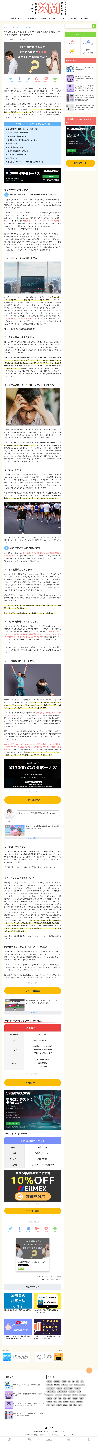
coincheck (57, 1381)
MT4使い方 (72, 53)
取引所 (81, 1398)
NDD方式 (49, 1385)
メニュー (29, 1440)
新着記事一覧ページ (16, 18)
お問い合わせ (37, 1431)
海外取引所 (79, 1401)
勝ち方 (59, 1279)
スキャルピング (51, 1391)
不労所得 (49, 1398)
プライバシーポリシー (58, 1431)
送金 (75, 1405)
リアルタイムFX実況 (88, 53)
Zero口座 (59, 1388)
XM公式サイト (32, 1082)
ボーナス (75, 1395)
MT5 (82, 1381)
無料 (53, 1405)
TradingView (73, 18)
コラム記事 (84, 18)
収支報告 (75, 1398)
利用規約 (46, 1431)
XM (53, 1279)
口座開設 (49, 1401)
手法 (55, 1401)
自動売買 (58, 1405)
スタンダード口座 (62, 1391)
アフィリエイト (68, 1388)
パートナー (58, 1395)
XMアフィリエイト (59, 18)
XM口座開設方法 (32, 18)
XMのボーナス (45, 18)
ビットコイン (66, 1395)
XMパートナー (51, 1388)
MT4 (77, 1381)
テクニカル (50, 1395)
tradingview (64, 1385)
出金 (64, 1398)
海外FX (72, 1401)
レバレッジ (82, 1395)
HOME (50, 1427)
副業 (69, 1398)
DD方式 (64, 1381)
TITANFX (56, 1385)
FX (49, 1279)
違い (80, 1405)
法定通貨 (65, 1401)
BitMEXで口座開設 (32, 1211)
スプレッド (72, 1391)
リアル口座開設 (33, 800)
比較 (60, 1401)
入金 (60, 1398)
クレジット (77, 1388)
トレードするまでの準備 (53, 1276)
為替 (48, 1405)
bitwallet (49, 1381)
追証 (70, 1405)
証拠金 (65, 1405)
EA (69, 1381)
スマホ (79, 1391)
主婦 (55, 1398)
